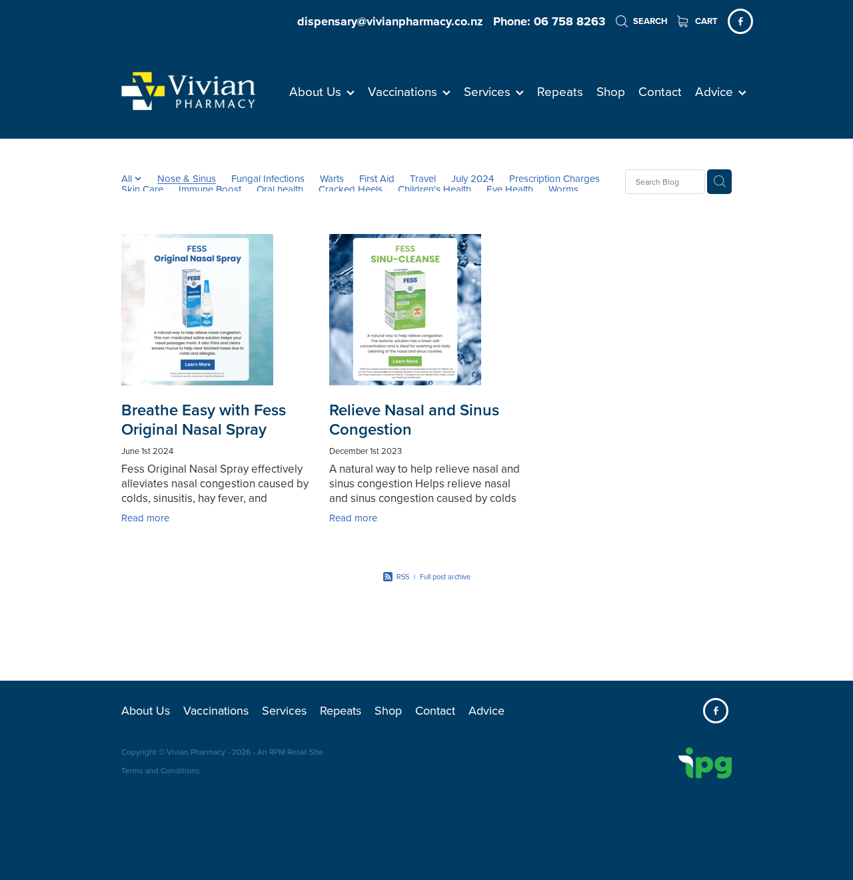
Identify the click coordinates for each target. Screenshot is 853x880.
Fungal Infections (268, 178)
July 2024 (472, 178)
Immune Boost (210, 189)
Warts (332, 178)
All (128, 178)
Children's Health (434, 189)
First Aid (377, 178)
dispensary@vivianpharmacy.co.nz (390, 21)
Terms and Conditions (160, 770)
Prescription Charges (554, 178)
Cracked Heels (351, 189)
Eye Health (509, 189)
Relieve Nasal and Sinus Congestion (414, 419)
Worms (563, 189)
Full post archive (445, 576)
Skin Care (142, 189)
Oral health (280, 189)
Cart (705, 21)
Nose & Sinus (186, 178)
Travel (423, 178)
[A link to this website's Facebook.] (740, 21)
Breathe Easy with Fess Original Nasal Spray (203, 419)
